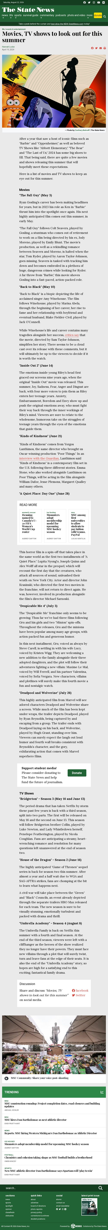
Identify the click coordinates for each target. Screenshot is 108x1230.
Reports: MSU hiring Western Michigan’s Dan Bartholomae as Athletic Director (50, 1133)
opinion (8, 1209)
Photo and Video (76, 15)
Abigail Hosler (11, 1110)
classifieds (9, 1212)
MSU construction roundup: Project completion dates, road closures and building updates (52, 1105)
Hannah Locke (8, 47)
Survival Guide (30, 15)
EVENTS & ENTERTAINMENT (15, 29)
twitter (80, 995)
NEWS (6, 1131)
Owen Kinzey (10, 1161)
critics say (72, 335)
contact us (60, 1203)
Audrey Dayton (29, 539)
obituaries (9, 1216)
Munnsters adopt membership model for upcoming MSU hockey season (54, 523)
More (90, 15)
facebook (81, 990)
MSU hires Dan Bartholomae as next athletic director (35, 1119)
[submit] (101, 1188)
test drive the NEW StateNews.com (67, 24)
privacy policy (36, 1212)
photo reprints (36, 1209)
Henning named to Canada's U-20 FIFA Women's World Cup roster (29, 523)
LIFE (3, 29)
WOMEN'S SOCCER (29, 513)
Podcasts (61, 15)
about (33, 1199)
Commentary (47, 15)
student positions (38, 1219)
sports (8, 1203)
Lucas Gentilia (78, 539)
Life (11, 15)
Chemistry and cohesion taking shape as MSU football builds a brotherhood (48, 1157)
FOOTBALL (9, 1155)
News (5, 15)
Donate (98, 15)
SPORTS (7, 1168)
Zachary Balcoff (82, 130)
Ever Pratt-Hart (12, 1124)
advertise (34, 1203)
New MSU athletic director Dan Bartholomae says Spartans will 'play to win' (48, 1170)
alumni (58, 1199)
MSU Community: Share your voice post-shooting (40, 1078)
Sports (18, 15)
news (7, 1199)
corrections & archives (40, 1216)
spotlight (9, 1206)
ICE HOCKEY (51, 513)
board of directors (38, 1206)
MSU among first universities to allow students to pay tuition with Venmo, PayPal (78, 524)
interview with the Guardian (39, 458)
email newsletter (62, 1206)
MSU (73, 513)
